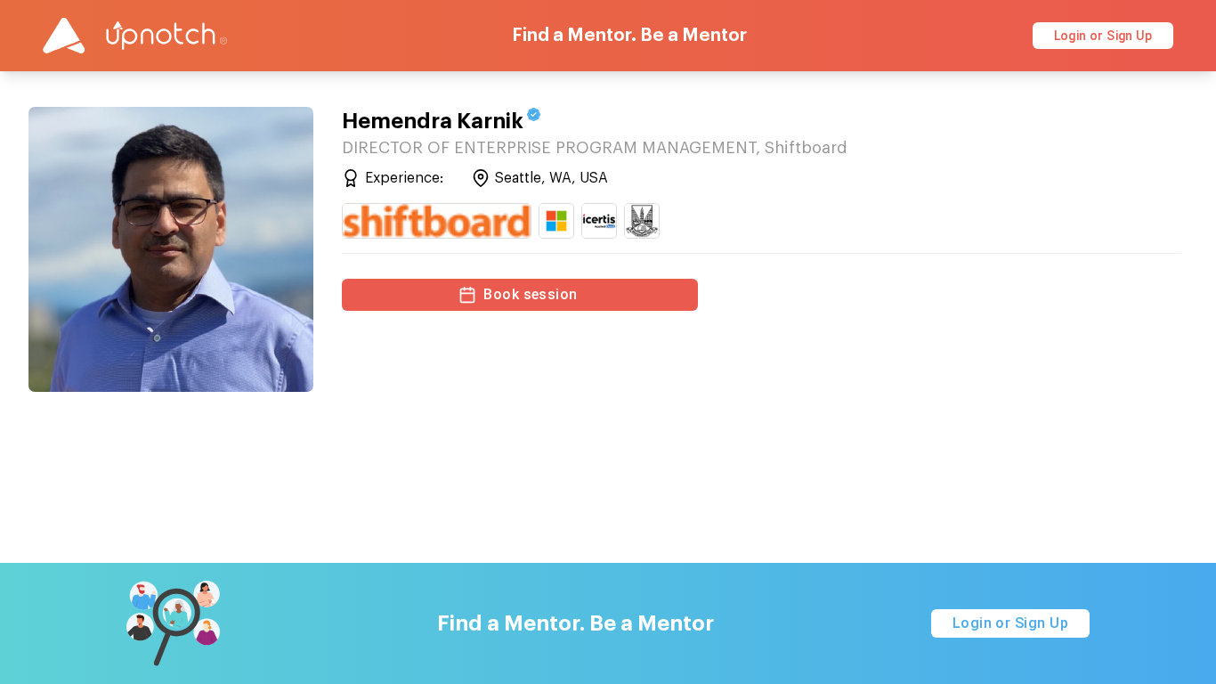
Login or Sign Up (1103, 35)
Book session (530, 294)
